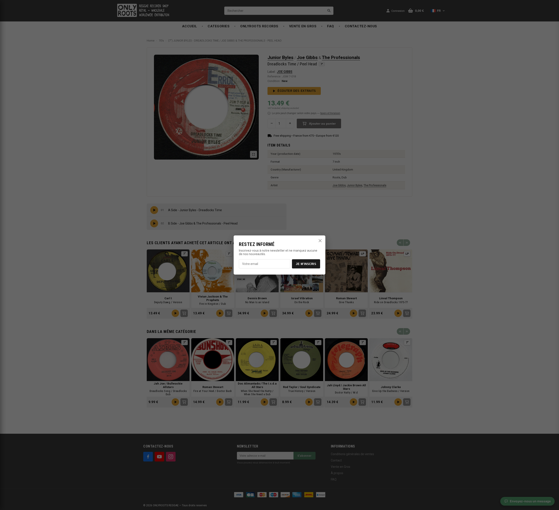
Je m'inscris (306, 264)
